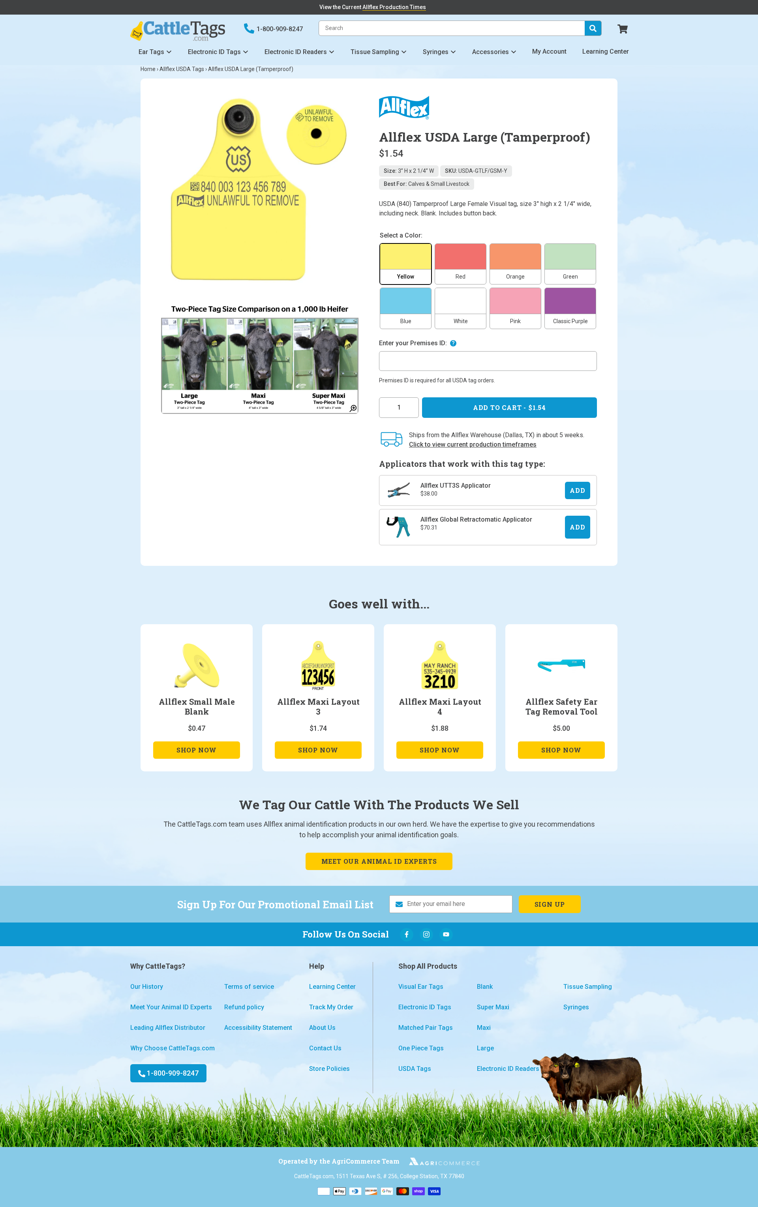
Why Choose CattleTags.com (172, 1048)
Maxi (484, 1027)
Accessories (490, 52)
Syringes (435, 52)
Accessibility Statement (258, 1027)
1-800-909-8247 (280, 29)
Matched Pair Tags (425, 1027)
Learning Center (605, 51)
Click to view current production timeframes (473, 444)
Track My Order (331, 1007)
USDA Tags (414, 1068)
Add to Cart (509, 407)
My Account (549, 51)
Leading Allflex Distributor (167, 1027)
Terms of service (249, 986)
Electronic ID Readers (296, 52)
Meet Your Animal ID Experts (171, 1007)
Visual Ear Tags (420, 986)
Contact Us (325, 1048)
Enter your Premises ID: (413, 343)
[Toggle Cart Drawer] (622, 28)
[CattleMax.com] (440, 1161)
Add (577, 490)
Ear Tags (151, 52)
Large (485, 1048)
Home (148, 69)
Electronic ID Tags (214, 52)
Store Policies (329, 1068)
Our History (146, 986)
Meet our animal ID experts (379, 861)
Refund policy (244, 1007)
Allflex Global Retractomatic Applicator (476, 519)
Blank (485, 986)
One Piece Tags (421, 1048)
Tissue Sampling (375, 52)
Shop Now (196, 752)
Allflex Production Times (394, 7)
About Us (322, 1027)
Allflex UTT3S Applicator (455, 485)
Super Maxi (493, 1007)
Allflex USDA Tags (181, 69)
